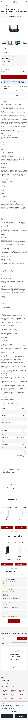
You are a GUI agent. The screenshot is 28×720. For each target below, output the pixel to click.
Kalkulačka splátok (5, 73)
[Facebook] (13, 667)
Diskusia (17, 95)
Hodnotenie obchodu (14, 571)
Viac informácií (11, 708)
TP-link (5, 88)
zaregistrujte (11, 472)
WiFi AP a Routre (20, 412)
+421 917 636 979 (15, 659)
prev (1, 514)
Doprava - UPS (5, 686)
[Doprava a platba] (6, 698)
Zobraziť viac (14, 621)
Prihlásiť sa (22, 638)
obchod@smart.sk (15, 654)
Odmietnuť (7, 716)
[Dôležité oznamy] (14, 698)
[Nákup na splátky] (22, 694)
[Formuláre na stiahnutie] (6, 694)
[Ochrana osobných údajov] (22, 690)
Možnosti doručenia (6, 52)
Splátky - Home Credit (21, 686)
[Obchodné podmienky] (6, 690)
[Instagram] (16, 667)
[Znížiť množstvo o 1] (21, 72)
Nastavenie (14, 711)
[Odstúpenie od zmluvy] (14, 690)
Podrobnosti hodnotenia (19, 16)
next (27, 514)
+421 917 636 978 (15, 657)
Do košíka (14, 77)
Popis (4, 95)
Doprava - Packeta (12, 686)
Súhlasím (21, 716)
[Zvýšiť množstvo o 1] (25, 72)
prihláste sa (3, 472)
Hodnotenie (10, 95)
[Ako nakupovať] (14, 694)
